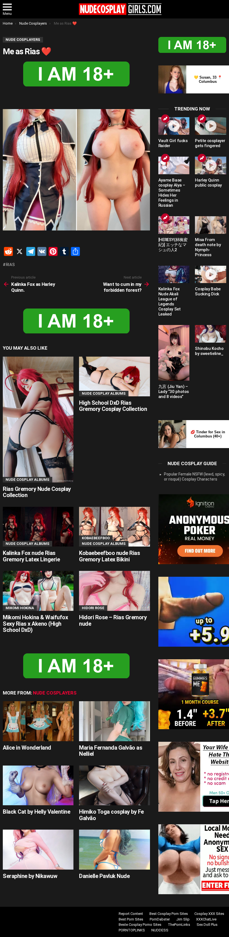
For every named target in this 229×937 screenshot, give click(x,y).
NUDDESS (159, 930)
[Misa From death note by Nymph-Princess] (210, 225)
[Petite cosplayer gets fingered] (210, 126)
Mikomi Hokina (20, 608)
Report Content (131, 914)
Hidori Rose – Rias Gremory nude (113, 620)
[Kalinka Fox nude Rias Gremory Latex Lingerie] (38, 527)
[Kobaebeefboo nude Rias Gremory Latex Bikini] (114, 527)
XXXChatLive (206, 919)
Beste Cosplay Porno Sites (140, 924)
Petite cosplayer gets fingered (210, 143)
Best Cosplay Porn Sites (168, 914)
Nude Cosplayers (55, 693)
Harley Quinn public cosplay (208, 183)
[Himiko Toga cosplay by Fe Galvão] (114, 786)
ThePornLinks (179, 924)
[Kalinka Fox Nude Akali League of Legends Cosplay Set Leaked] (174, 274)
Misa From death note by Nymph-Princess (208, 247)
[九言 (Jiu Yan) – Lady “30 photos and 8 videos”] (174, 353)
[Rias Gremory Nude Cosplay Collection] (38, 419)
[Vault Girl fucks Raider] (174, 126)
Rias (10, 264)
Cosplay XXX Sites (209, 914)
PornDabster (160, 919)
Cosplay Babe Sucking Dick (208, 291)
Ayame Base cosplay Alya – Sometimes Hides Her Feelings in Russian (171, 193)
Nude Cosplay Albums (27, 479)
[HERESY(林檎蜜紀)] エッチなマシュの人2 (173, 244)
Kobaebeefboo (96, 538)
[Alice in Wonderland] (38, 721)
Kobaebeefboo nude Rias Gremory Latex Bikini (109, 556)
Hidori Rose (93, 608)
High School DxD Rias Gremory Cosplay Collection (113, 406)
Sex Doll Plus (207, 924)
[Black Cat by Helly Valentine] (38, 786)
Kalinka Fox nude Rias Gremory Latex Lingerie (31, 556)
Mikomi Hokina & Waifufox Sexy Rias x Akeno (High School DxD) (35, 623)
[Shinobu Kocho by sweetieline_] (210, 334)
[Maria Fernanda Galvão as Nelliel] (114, 721)
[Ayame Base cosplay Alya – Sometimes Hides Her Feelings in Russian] (174, 165)
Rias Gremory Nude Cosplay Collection (37, 492)
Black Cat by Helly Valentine (36, 811)
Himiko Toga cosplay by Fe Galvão (111, 814)
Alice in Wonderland (27, 747)
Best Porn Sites (131, 919)
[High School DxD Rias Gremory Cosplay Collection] (114, 376)
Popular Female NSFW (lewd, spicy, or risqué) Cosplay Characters (194, 476)
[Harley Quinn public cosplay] (210, 165)
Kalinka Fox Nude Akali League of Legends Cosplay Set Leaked (169, 301)
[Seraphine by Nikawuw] (38, 850)
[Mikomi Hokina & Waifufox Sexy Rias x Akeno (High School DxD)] (38, 591)
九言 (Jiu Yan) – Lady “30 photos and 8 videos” (173, 391)
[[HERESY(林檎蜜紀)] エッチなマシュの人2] (174, 225)
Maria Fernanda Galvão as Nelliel (110, 750)
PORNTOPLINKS (132, 930)
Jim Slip (183, 919)
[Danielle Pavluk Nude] (114, 850)
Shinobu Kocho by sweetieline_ (209, 351)
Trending (165, 118)
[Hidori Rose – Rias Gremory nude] (114, 591)
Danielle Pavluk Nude (104, 876)
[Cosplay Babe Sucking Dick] (210, 274)
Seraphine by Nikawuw (30, 876)
